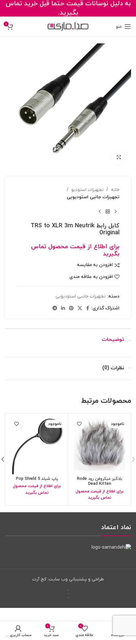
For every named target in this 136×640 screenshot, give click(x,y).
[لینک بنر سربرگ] (68, 8)
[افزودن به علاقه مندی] (79, 424)
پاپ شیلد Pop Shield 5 (37, 479)
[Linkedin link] (63, 308)
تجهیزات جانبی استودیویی (93, 197)
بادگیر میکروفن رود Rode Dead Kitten (99, 481)
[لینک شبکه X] (80, 308)
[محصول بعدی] (100, 212)
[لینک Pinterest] (71, 308)
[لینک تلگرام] (55, 308)
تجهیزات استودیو (87, 190)
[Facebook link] (87, 308)
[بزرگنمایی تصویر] (118, 157)
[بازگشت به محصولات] (108, 212)
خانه (115, 190)
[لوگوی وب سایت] (68, 26)
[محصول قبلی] (115, 212)
